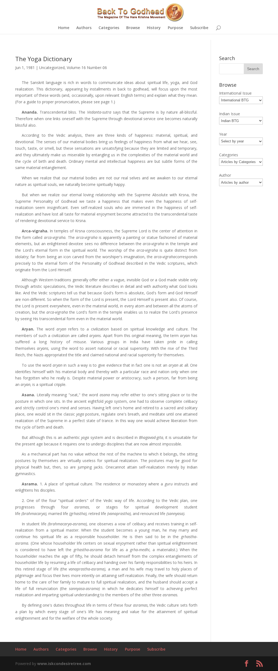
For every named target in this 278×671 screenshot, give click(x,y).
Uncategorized (52, 67)
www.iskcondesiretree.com (64, 663)
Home (63, 28)
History (154, 28)
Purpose (175, 28)
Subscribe (199, 28)
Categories (109, 28)
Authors (83, 28)
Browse (133, 28)
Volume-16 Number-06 (87, 67)
